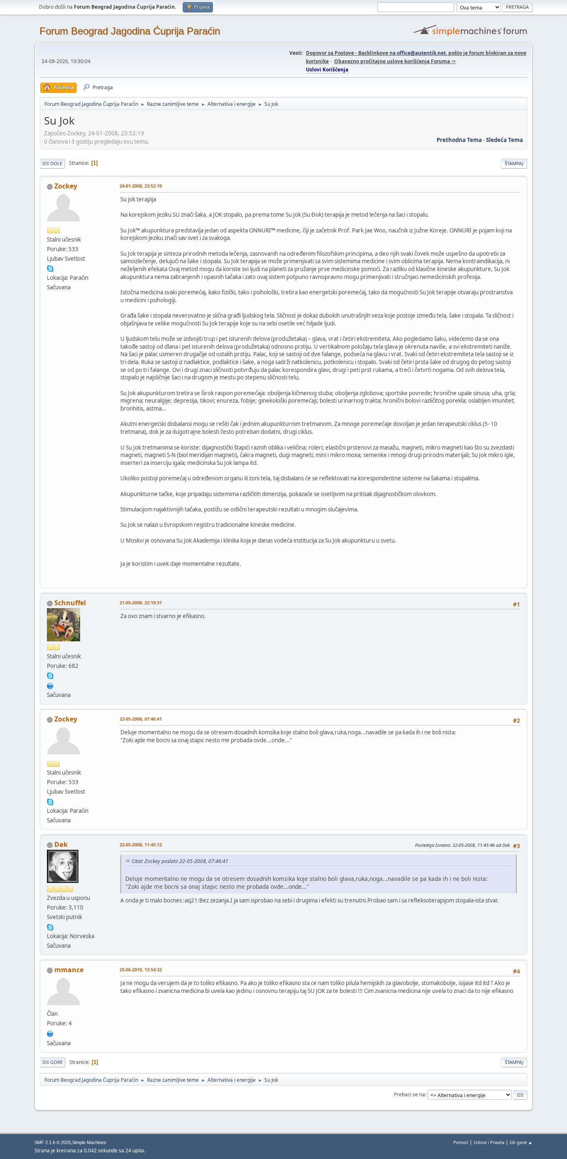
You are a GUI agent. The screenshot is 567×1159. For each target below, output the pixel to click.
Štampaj (514, 163)
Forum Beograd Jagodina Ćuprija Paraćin (129, 31)
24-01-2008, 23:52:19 (141, 186)
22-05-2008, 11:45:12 (141, 844)
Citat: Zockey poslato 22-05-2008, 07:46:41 (180, 861)
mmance (68, 969)
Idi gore (52, 1062)
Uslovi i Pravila (489, 1142)
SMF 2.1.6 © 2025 (52, 1142)
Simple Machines (89, 1142)
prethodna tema (459, 140)
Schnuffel (70, 602)
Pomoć (460, 1142)
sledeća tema (504, 140)
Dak (61, 844)
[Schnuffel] (50, 685)
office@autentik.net (421, 52)
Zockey (65, 186)
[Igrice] (50, 1033)
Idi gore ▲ (521, 1142)
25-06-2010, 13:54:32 (141, 969)
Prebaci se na (409, 1094)
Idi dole (52, 163)
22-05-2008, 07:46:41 (141, 719)
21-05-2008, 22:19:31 (141, 602)
